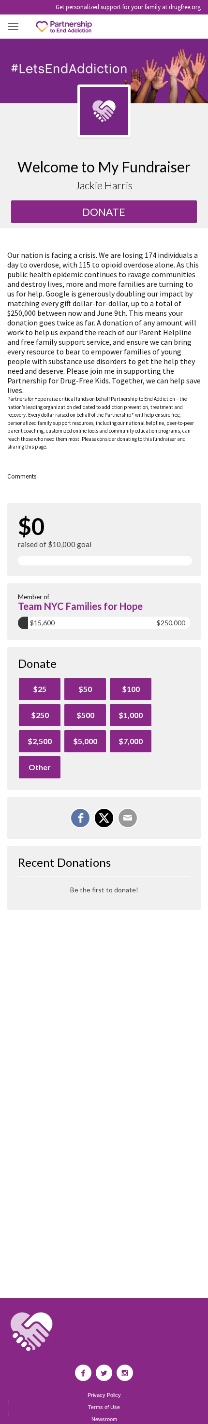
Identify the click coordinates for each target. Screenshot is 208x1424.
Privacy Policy (104, 1395)
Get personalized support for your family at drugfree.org (128, 7)
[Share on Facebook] (80, 818)
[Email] (128, 818)
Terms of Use (104, 1407)
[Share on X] (104, 818)
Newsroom (104, 1419)
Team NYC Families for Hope (80, 606)
